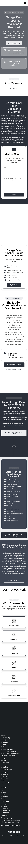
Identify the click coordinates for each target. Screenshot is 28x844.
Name (5, 167)
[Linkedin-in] (17, 832)
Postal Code (18, 178)
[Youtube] (14, 832)
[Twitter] (19, 832)
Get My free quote (8, 178)
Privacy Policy (14, 836)
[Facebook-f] (8, 832)
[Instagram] (11, 832)
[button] (24, 3)
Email (5, 173)
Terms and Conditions (21, 835)
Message (6, 185)
